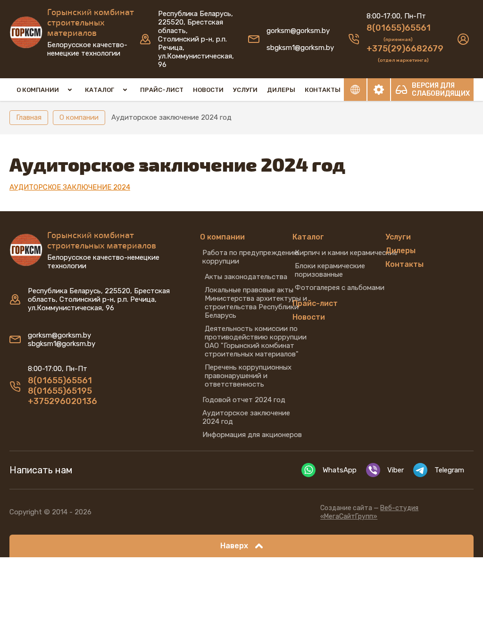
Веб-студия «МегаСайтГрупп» (369, 512)
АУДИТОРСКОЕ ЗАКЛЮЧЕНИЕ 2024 (69, 187)
